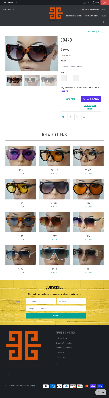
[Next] (55, 53)
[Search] (104, 22)
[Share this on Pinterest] (77, 117)
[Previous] (8, 53)
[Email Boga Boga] (4, 3)
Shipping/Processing (98, 9)
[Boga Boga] (55, 14)
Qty (62, 73)
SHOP (10, 9)
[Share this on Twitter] (63, 117)
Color (63, 61)
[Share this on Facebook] (70, 117)
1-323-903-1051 (12, 2)
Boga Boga (15, 385)
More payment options (90, 107)
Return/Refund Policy (74, 16)
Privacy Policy (100, 16)
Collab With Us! (82, 9)
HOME (5, 9)
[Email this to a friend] (84, 117)
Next (100, 32)
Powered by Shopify (27, 385)
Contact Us (89, 16)
